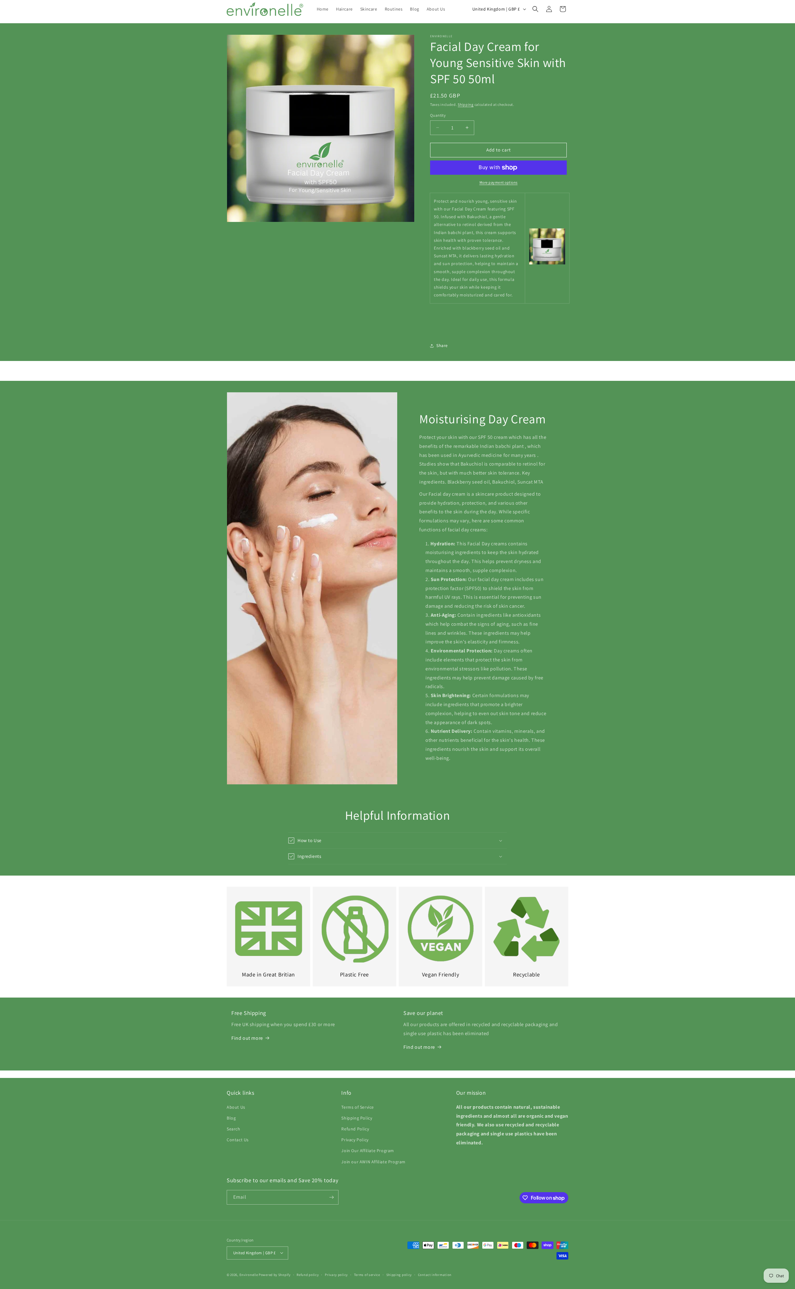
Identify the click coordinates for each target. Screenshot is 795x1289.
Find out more (419, 1046)
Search (233, 1129)
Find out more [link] (247, 1037)
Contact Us (238, 1140)
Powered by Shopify (275, 1274)
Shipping (466, 104)
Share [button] (442, 345)
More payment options (498, 182)
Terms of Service (357, 1107)
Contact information (435, 1274)
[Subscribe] (331, 1197)
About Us (236, 1107)
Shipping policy (399, 1274)
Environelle (248, 1274)
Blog (231, 1118)
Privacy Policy (354, 1140)
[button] (535, 9)
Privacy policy (336, 1274)
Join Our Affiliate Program (367, 1150)
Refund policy (308, 1274)
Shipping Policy (356, 1118)
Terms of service (367, 1274)
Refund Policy (355, 1129)
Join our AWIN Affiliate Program (373, 1161)
